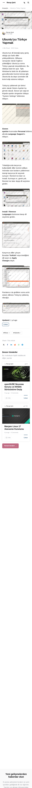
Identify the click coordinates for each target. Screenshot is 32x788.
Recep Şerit (11, 3)
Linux (5, 324)
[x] (3, 344)
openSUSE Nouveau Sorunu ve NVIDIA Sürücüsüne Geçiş (14, 387)
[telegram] (22, 344)
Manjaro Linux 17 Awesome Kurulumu (14, 427)
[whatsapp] (18, 344)
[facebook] (7, 344)
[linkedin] (11, 344)
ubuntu (18, 333)
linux (7, 333)
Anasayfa (5, 8)
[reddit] (14, 344)
